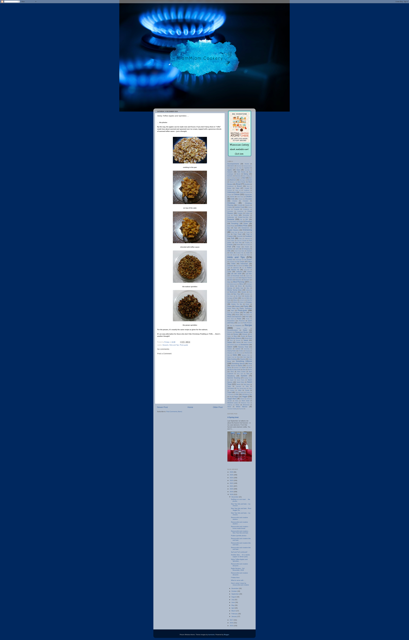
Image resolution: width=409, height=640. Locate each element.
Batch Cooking (231, 178)
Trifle (236, 392)
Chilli (232, 199)
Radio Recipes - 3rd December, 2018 (237, 569)
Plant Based (246, 314)
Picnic (237, 312)
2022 (232, 483)
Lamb (229, 271)
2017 (232, 620)
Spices (240, 365)
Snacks (242, 359)
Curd (228, 215)
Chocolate (248, 199)
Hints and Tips (174, 345)
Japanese (236, 267)
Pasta (229, 306)
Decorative (246, 215)
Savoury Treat (243, 347)
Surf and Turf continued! (239, 552)
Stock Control (241, 371)
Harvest (235, 254)
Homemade (238, 259)
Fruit (229, 247)
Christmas (231, 203)
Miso (248, 288)
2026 (232, 472)
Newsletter (247, 294)
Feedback (248, 236)
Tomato (247, 390)
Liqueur (248, 275)
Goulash (249, 251)
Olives (235, 300)
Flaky (240, 238)
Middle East (239, 288)
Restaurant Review (241, 332)
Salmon (238, 342)
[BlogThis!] (183, 342)
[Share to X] (185, 342)
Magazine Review (246, 278)
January (234, 616)
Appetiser (247, 168)
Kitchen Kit (235, 270)
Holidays (230, 259)
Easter (246, 223)
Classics (247, 205)
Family (248, 232)
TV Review (230, 394)
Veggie (244, 396)
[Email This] (181, 342)
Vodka (236, 400)
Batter (238, 178)
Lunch (237, 278)
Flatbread (247, 238)
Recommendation (232, 330)
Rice (235, 336)
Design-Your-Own (243, 217)
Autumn (230, 172)
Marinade (246, 280)
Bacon (238, 174)
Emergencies (245, 228)
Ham (228, 254)
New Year (236, 294)
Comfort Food (239, 207)
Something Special (238, 363)
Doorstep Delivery (232, 221)
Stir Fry (250, 369)
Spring (229, 367)
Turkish (248, 392)
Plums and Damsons (234, 316)
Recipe (248, 325)
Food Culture (230, 240)
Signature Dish (246, 355)
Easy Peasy (230, 226)
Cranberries (240, 211)
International (239, 265)
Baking (246, 174)
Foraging (247, 242)
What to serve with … (238, 580)
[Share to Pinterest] (189, 342)
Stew (244, 369)
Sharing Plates (231, 351)
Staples (243, 367)
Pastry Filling (231, 308)
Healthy (242, 254)
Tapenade (238, 386)
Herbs (248, 254)
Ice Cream (240, 261)
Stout (247, 373)
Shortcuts (247, 353)
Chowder (245, 201)
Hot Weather (248, 259)
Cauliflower (246, 190)
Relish (245, 330)
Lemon (249, 271)
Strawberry (231, 376)
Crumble (240, 213)
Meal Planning (238, 282)
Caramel (229, 190)
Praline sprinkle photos (238, 535)
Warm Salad (245, 400)
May (233, 605)
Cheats (229, 194)
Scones (229, 349)
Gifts (228, 251)
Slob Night (246, 357)
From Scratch (246, 244)
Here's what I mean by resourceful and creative (240, 584)
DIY (247, 219)
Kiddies (249, 267)
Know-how (246, 269)
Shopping (247, 350)
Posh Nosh (230, 318)
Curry (236, 215)
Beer (250, 178)
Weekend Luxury (232, 403)
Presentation (231, 320)
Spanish (233, 365)
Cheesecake (248, 194)
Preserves (242, 320)
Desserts (165, 345)
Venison (242, 398)
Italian (247, 265)
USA (236, 394)
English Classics (233, 230)
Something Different (244, 361)
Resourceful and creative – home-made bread (240, 527)
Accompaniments (233, 164)
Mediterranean (233, 284)
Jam (228, 267)
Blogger (226, 634)
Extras (241, 232)
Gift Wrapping (246, 249)
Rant (231, 325)
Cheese (237, 194)
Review (235, 334)
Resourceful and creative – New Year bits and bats (240, 532)
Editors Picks (242, 226)
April (233, 608)
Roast (250, 336)
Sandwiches (245, 344)
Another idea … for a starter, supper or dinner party (240, 555)
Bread (238, 184)
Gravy (231, 253)
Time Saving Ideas (241, 388)
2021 (232, 486)
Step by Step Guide (235, 369)
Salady (229, 342)
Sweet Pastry (240, 380)
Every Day (234, 232)
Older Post (218, 407)
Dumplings (234, 223)
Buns (248, 186)
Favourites (240, 236)
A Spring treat (232, 417)
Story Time (240, 373)
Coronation (230, 211)
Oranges (249, 302)
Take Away (246, 384)
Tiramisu (232, 390)
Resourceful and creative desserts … (239, 564)
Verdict (248, 398)
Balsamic (230, 176)
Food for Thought (241, 240)
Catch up (238, 190)
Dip (241, 219)
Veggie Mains (232, 398)
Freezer (230, 244)
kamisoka (211, 634)
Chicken (249, 196)
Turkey (242, 392)
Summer (244, 376)
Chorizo (234, 201)
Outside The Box (236, 304)
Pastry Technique (246, 308)
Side (228, 355)
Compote (236, 209)
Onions (235, 302)
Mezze (240, 286)
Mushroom (233, 292)
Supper (232, 380)
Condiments (246, 209)
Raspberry (238, 325)
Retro (229, 334)
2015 (232, 625)
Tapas (229, 386)
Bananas (238, 176)
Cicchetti (239, 205)
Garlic (237, 249)
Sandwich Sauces (233, 344)
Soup (250, 363)
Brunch (239, 186)
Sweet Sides (240, 382)
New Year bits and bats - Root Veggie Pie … (241, 509)
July (233, 599)
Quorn (239, 322)
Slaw (238, 357)
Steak (250, 367)
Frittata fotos (235, 577)
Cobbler (229, 207)
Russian (238, 340)
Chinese (240, 199)
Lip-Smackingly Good (236, 275)
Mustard (243, 292)
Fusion (247, 247)
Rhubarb (244, 334)
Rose (231, 340)
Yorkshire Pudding (232, 408)
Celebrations (231, 192)
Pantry (247, 304)
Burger (229, 188)
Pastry (246, 306)
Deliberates (230, 217)
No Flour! (239, 296)
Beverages (242, 180)
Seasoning (246, 348)
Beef (244, 178)
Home (190, 407)
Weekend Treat (245, 402)
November (235, 588)
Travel (229, 392)
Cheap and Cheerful (245, 192)
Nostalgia (229, 298)
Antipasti (231, 168)
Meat (250, 282)
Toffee (239, 390)
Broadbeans (230, 186)
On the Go (242, 300)
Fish (232, 238)
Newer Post (162, 407)
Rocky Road (248, 338)
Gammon (230, 249)
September (235, 594)
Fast (228, 234)
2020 (232, 489)
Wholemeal (246, 405)
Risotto (243, 336)
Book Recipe (242, 182)
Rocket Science (236, 338)
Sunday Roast (248, 378)
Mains (231, 280)
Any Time (239, 168)
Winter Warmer (241, 406)
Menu (241, 284)
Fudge (238, 247)
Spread (248, 365)
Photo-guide (184, 345)
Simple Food (230, 357)
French (238, 244)
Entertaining (247, 230)
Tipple (250, 388)
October (234, 591)
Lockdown (230, 277)
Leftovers (239, 271)
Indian (233, 263)
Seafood (237, 349)
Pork (247, 316)
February (234, 614)
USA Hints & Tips (247, 394)
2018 (232, 494)
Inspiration (230, 265)
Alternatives (230, 166)
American (238, 166)
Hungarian (232, 261)
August (234, 597)
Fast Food (237, 234)
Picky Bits (230, 312)
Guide (248, 253)
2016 (232, 623)
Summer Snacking (233, 378)
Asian (238, 170)
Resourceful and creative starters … (239, 518)
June (233, 602)
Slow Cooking (232, 359)
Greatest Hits (239, 252)
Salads (246, 340)
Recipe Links (242, 328)
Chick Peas (240, 196)
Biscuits (249, 180)
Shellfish (241, 350)
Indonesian (244, 263)
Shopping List (230, 352)
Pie (244, 312)
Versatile (229, 400)
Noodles (247, 296)
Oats (242, 298)
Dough (241, 221)
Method (232, 286)
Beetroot (233, 180)
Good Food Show (239, 251)
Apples (229, 170)
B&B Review (241, 172)
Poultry (248, 318)
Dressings (248, 221)
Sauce (229, 347)
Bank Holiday (246, 176)
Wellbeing (229, 404)
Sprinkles (236, 367)
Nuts (236, 298)
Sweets (238, 384)
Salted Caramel (248, 342)
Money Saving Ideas (234, 290)
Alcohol (247, 164)
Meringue (249, 284)
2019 (232, 491)
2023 (232, 480)
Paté (232, 310)
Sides (235, 355)
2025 (232, 475)
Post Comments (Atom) (174, 411)
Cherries (232, 196)
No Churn (230, 296)
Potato (239, 318)
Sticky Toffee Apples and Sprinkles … (239, 560)
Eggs (235, 228)
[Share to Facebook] (187, 342)
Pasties (237, 306)
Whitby (237, 405)
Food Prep (238, 242)
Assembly (247, 170)
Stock (232, 371)
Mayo (229, 282)
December (235, 497)
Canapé (247, 188)
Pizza (237, 314)
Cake (237, 188)
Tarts (247, 386)
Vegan (236, 396)
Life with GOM (236, 273)
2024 (232, 478)
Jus (243, 267)
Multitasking (249, 290)
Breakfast (247, 184)
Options (242, 302)
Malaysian (238, 280)
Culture (247, 213)
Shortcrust (239, 352)
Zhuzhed (241, 408)
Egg (228, 228)
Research (230, 332)
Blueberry (232, 182)
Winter (229, 406)
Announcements (247, 166)
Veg (230, 396)
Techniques (230, 388)
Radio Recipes (247, 323)
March (233, 611)
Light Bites (249, 273)
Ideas (250, 261)
